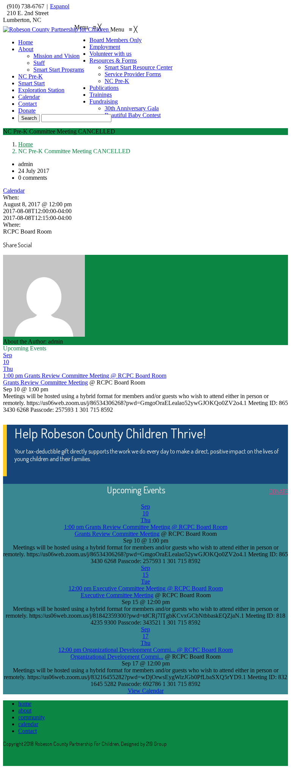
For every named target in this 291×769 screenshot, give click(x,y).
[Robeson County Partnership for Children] (56, 29)
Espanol (59, 6)
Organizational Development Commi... (116, 656)
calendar (28, 724)
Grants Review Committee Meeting (45, 382)
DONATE (278, 491)
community (31, 717)
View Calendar (146, 690)
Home (25, 144)
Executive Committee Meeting (117, 595)
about (24, 710)
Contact (27, 731)
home (24, 703)
